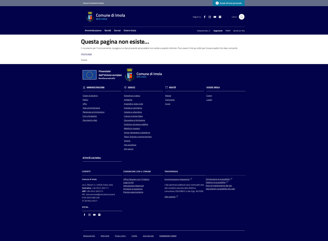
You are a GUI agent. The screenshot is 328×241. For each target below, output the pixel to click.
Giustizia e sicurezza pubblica (136, 124)
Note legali (105, 235)
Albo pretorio (170, 196)
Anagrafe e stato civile (133, 103)
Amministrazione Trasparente (177, 179)
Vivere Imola (213, 87)
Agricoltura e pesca (132, 95)
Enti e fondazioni (90, 116)
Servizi (131, 87)
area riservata (148, 235)
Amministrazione (96, 87)
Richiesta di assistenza (132, 188)
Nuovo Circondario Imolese (93, 3)
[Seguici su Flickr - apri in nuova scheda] (219, 16)
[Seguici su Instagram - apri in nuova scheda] (208, 16)
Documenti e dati (90, 120)
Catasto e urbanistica (133, 112)
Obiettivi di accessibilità (215, 182)
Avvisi (167, 103)
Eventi (209, 95)
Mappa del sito (89, 235)
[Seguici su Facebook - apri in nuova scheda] (203, 16)
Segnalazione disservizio (133, 185)
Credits (134, 235)
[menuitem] (93, 31)
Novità (172, 87)
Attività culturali (92, 157)
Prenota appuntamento (133, 192)
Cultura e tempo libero (133, 116)
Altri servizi (128, 148)
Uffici (85, 103)
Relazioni (133, 179)
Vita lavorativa (130, 144)
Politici (85, 99)
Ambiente (128, 99)
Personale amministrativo (93, 112)
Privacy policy (120, 235)
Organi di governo (90, 95)
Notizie (168, 95)
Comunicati (170, 99)
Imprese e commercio (133, 107)
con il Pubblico (143, 179)
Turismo (127, 140)
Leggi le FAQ (128, 182)
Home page (86, 54)
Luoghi (209, 99)
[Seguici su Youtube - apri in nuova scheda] (213, 16)
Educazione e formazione (134, 120)
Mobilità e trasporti (132, 128)
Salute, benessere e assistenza (137, 132)
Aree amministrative (91, 107)
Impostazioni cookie (167, 235)
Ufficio (126, 179)
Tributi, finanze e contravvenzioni (138, 136)
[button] (242, 17)
